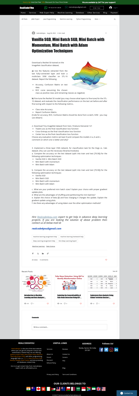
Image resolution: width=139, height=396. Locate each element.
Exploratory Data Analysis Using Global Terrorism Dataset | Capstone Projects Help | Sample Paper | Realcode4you (102, 296)
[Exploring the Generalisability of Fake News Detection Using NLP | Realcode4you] (69, 283)
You (32, 7)
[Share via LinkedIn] (43, 253)
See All (115, 271)
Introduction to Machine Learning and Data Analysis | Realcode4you (34, 296)
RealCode (24, 7)
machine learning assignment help (45, 237)
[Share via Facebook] (33, 253)
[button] (65, 13)
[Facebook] (101, 350)
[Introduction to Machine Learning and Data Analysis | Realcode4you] (36, 283)
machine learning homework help (71, 237)
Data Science (50, 246)
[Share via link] (48, 253)
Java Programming (49, 19)
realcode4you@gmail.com (77, 7)
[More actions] (106, 33)
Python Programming (83, 19)
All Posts (24, 19)
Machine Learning (66, 19)
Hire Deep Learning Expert (68, 241)
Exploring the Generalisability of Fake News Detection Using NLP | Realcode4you (69, 296)
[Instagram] (111, 350)
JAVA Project (35, 19)
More (96, 19)
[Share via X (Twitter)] (38, 253)
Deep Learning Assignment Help (44, 241)
